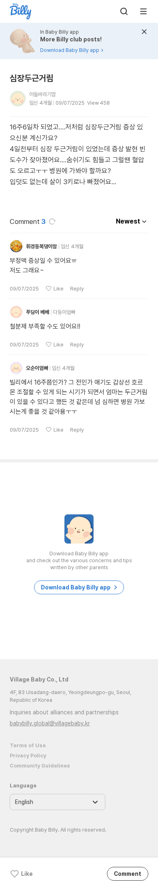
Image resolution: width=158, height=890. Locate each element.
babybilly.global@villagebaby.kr (50, 723)
